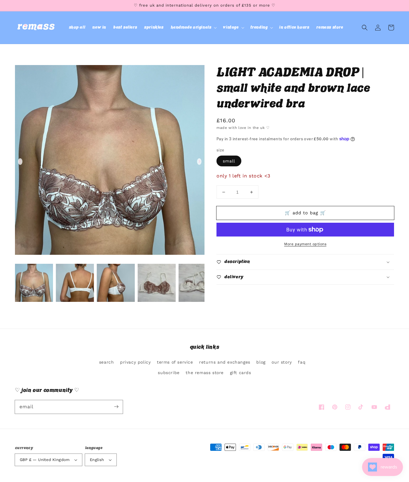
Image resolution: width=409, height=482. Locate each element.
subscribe (168, 372)
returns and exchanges (224, 362)
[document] (110, 161)
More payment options (305, 244)
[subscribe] (116, 406)
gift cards (240, 372)
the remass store (205, 372)
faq (301, 362)
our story (282, 362)
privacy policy (135, 362)
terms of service (175, 362)
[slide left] (20, 161)
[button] (193, 27)
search (106, 362)
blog (260, 362)
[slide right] (199, 161)
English (97, 459)
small (229, 161)
